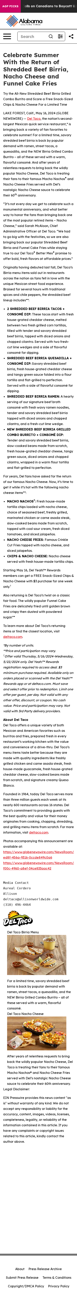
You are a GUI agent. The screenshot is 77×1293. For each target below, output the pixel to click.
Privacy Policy (58, 1286)
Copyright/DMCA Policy (26, 1286)
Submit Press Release (22, 1277)
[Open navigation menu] (7, 36)
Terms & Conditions (56, 1277)
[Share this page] (71, 36)
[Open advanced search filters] (60, 36)
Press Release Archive (45, 1269)
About (19, 1269)
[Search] (50, 36)
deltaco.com (12, 637)
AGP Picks (10, 6)
